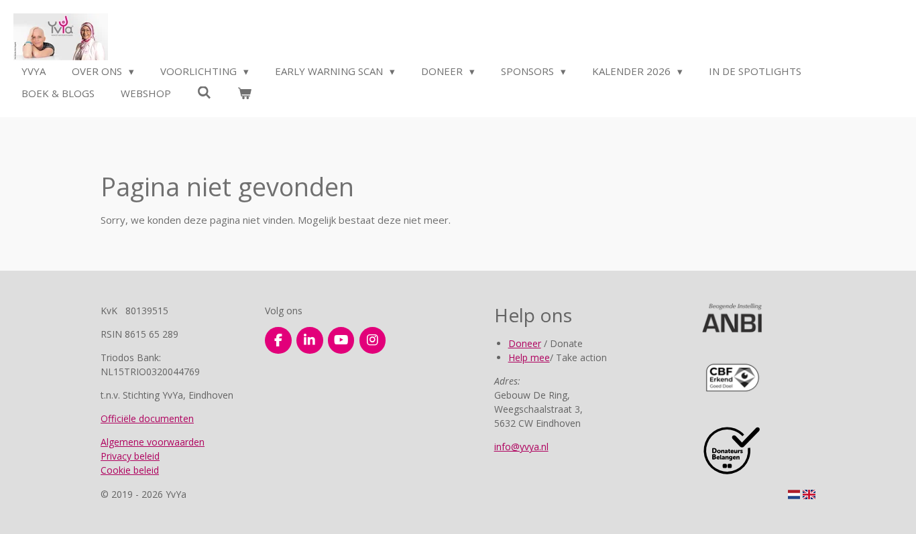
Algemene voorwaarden (153, 442)
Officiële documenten (147, 418)
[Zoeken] (204, 92)
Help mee (529, 357)
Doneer (524, 343)
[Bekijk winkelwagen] (244, 93)
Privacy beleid (130, 456)
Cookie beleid (130, 470)
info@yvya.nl (521, 446)
